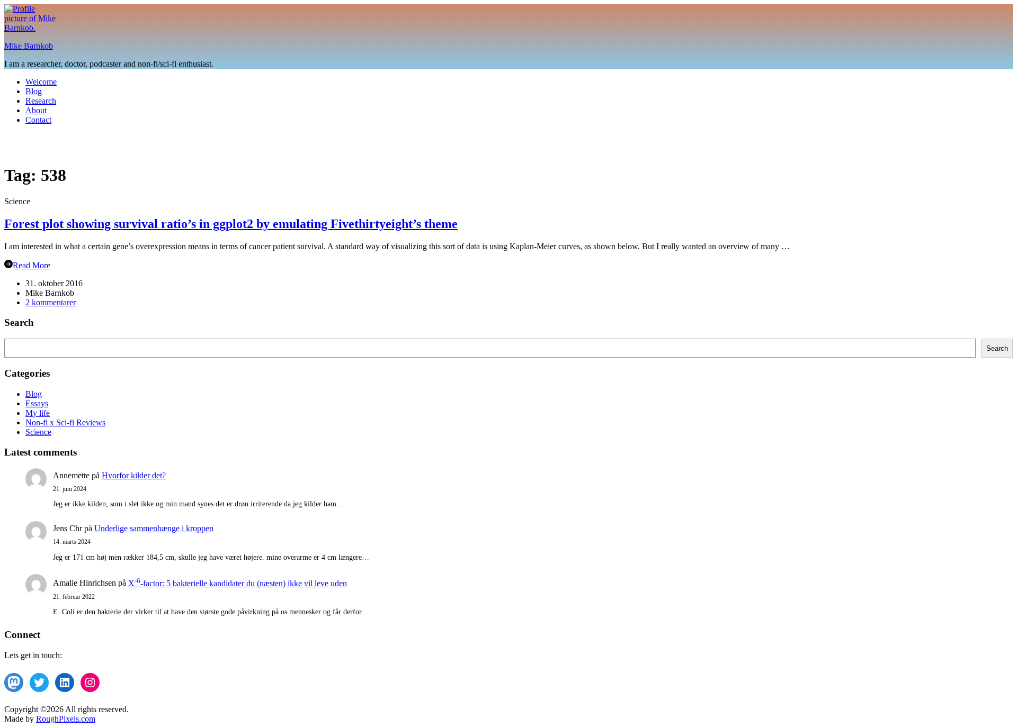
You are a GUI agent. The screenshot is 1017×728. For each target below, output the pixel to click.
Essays (36, 403)
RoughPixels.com (65, 718)
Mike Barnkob (28, 45)
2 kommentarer (50, 302)
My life (37, 412)
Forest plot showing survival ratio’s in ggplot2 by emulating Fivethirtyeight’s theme (231, 224)
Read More (31, 265)
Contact (38, 119)
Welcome (41, 81)
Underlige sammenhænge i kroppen (153, 528)
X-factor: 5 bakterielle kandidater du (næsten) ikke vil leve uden (237, 583)
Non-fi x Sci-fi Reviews (65, 422)
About (36, 110)
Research (40, 100)
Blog (33, 91)
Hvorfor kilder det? (134, 475)
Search (997, 348)
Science (38, 431)
